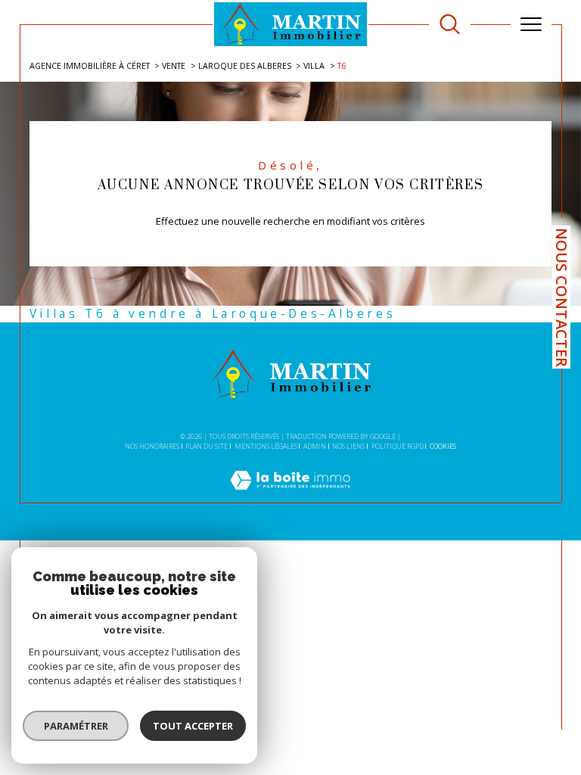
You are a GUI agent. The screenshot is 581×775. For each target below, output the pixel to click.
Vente (173, 65)
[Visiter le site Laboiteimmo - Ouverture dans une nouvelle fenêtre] (290, 496)
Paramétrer (76, 726)
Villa (314, 65)
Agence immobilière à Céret (90, 65)
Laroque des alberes (244, 65)
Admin (314, 446)
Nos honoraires (152, 446)
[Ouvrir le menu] (531, 24)
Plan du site (206, 446)
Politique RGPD (397, 446)
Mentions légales (266, 446)
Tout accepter (193, 726)
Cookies (443, 446)
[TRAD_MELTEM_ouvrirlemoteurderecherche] (450, 25)
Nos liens (348, 446)
